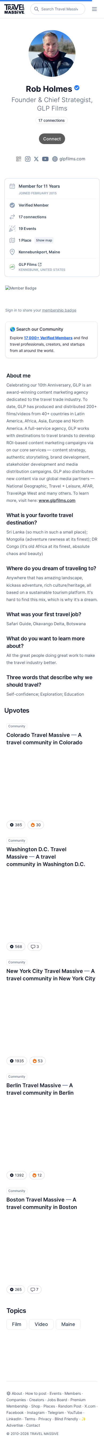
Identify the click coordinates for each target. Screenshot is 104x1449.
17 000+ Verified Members (48, 337)
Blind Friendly (66, 1419)
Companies (16, 1399)
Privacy (44, 1419)
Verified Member (34, 205)
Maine (68, 1324)
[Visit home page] (15, 9)
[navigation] (94, 9)
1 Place (35, 240)
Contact (33, 1425)
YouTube (74, 1412)
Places (49, 1406)
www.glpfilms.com (57, 500)
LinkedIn (13, 1419)
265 (18, 1289)
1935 (19, 1061)
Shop (35, 1406)
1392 (19, 1175)
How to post (35, 1393)
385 (18, 824)
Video (41, 1324)
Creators (36, 1399)
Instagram (36, 1412)
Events (55, 1393)
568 (18, 946)
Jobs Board (57, 1399)
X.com (90, 1406)
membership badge (59, 310)
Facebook (15, 1412)
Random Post (69, 1406)
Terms (30, 1419)
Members (73, 1393)
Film (16, 1324)
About (17, 1393)
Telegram (56, 1412)
